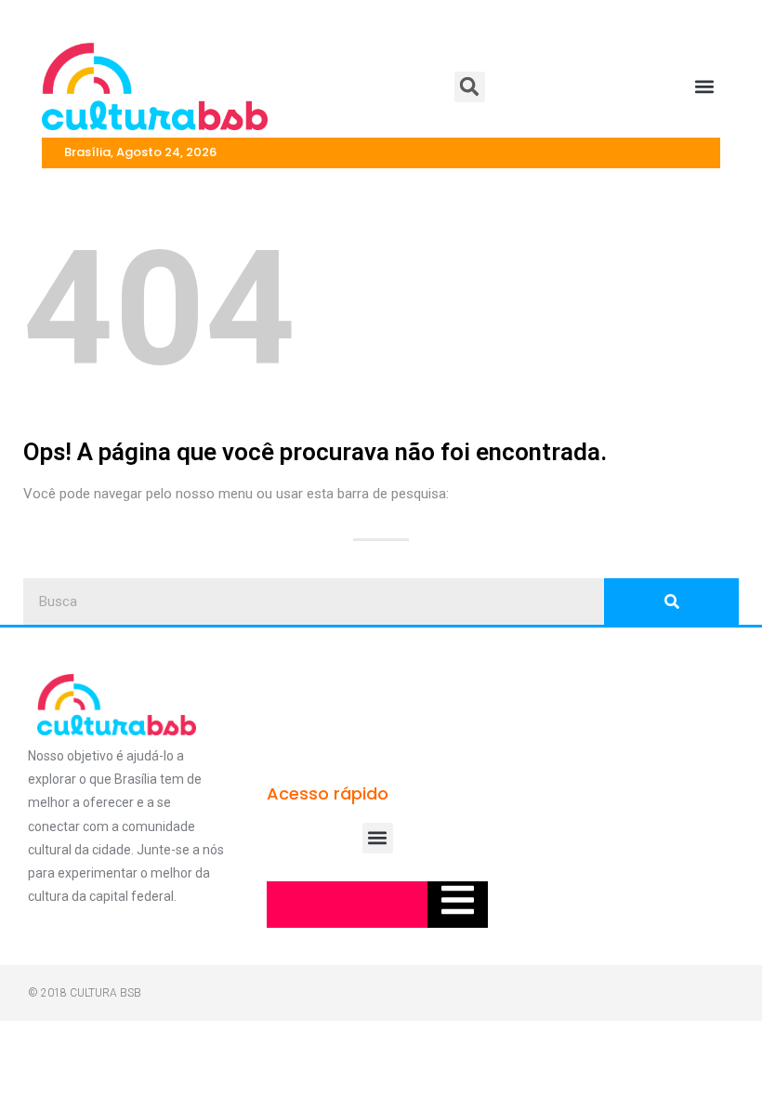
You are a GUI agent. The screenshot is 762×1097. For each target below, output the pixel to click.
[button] (469, 87)
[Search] (671, 601)
